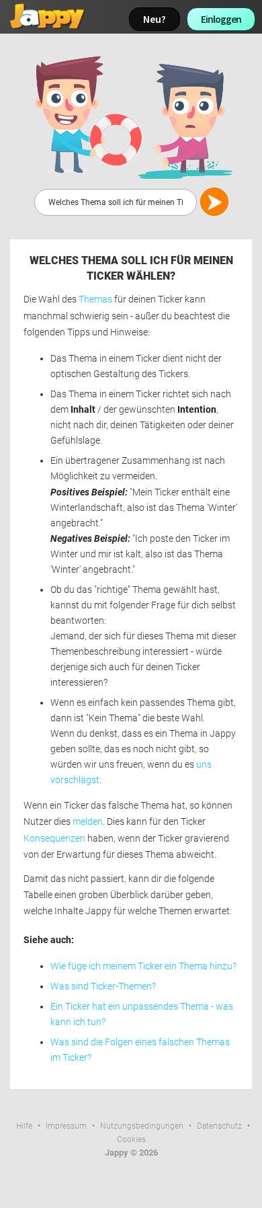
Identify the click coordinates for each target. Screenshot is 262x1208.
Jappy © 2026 (131, 1152)
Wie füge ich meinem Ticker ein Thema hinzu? (143, 966)
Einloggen (221, 19)
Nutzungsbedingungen (141, 1126)
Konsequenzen (54, 838)
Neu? (154, 19)
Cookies (131, 1139)
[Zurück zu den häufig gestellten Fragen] (131, 116)
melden (88, 822)
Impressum (66, 1126)
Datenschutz (219, 1126)
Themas (95, 299)
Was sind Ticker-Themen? (103, 986)
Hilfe (24, 1126)
